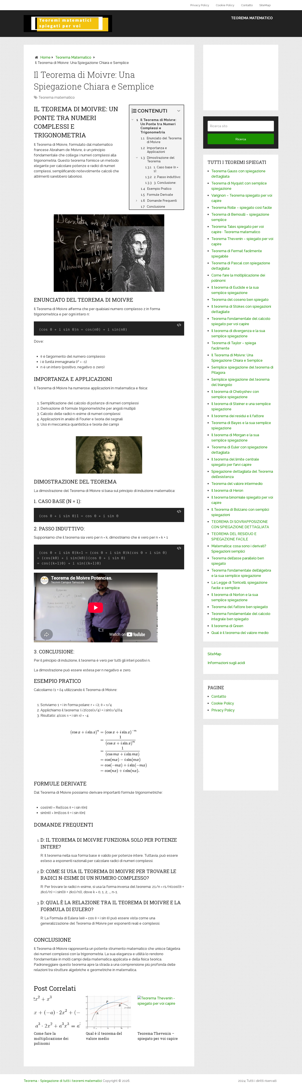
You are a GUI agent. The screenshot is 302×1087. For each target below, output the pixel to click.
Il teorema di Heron (227, 490)
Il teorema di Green (227, 626)
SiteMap (265, 5)
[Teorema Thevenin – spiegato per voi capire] (161, 1012)
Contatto (247, 5)
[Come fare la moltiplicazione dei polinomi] (57, 1012)
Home (45, 57)
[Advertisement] (246, 76)
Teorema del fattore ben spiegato (239, 607)
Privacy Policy (199, 5)
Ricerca (240, 139)
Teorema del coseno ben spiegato (240, 300)
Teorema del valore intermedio (237, 484)
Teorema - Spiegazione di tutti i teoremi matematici (63, 1081)
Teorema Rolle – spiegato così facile (241, 207)
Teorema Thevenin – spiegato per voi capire (158, 1036)
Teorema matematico (252, 18)
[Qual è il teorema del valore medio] (109, 1012)
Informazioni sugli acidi (226, 663)
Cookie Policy (225, 5)
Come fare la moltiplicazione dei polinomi (51, 1038)
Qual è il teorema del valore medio (104, 1036)
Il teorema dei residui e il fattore (237, 416)
